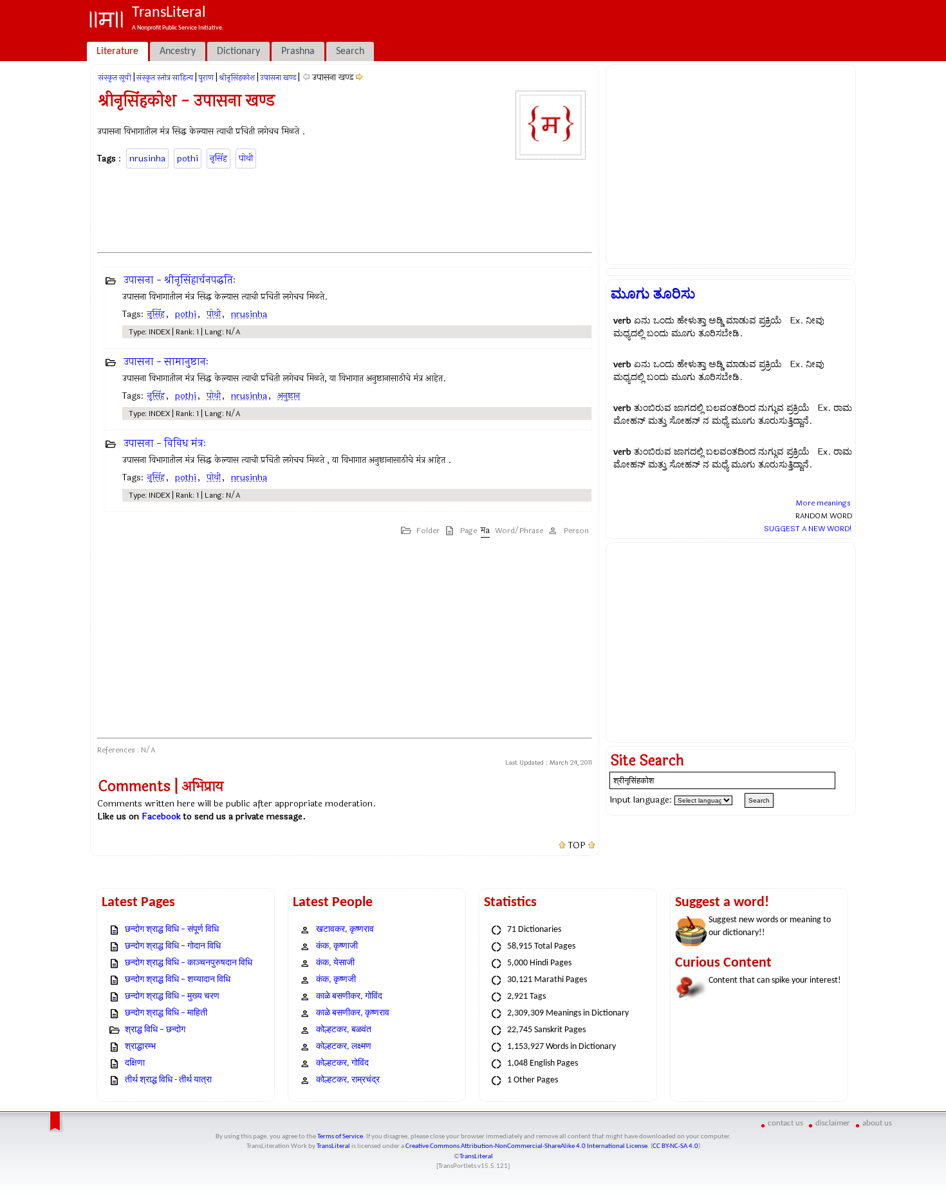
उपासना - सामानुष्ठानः (166, 362)
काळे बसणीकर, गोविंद (349, 996)
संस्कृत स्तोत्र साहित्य (164, 78)
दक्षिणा (135, 1063)
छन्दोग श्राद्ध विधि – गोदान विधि (173, 946)
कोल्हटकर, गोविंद (342, 1063)
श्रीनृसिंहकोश (237, 78)
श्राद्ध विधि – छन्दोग (155, 1030)
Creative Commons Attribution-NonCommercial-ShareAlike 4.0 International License (526, 1146)
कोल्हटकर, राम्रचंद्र (348, 1080)
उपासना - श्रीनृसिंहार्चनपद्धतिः (180, 280)
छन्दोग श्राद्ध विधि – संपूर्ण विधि (172, 929)
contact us (785, 1123)
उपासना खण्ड (278, 78)
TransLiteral (333, 1146)
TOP (577, 845)
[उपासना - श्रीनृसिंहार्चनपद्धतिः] (359, 77)
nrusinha (147, 158)
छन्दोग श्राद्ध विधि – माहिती (166, 1013)
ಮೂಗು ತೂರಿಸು (653, 294)
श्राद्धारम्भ (140, 1047)
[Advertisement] (345, 208)
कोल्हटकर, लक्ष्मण (343, 1047)
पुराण (206, 78)
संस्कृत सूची (114, 78)
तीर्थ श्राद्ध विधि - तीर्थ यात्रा (168, 1080)
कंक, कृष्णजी (336, 980)
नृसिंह (218, 158)
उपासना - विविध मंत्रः (165, 443)
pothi (187, 158)
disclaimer (832, 1123)
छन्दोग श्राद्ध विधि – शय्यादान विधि (177, 980)
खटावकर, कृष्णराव (345, 929)
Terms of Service (340, 1136)
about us (877, 1123)
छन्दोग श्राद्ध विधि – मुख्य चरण (172, 996)
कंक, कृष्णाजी (337, 946)
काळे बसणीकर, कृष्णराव (352, 1013)
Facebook (161, 816)
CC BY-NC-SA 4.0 (675, 1146)
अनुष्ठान (288, 396)
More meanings (823, 503)
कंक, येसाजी (335, 963)
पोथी (246, 158)
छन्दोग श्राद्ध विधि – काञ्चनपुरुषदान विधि (188, 963)
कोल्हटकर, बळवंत (343, 1030)
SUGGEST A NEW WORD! (808, 528)
